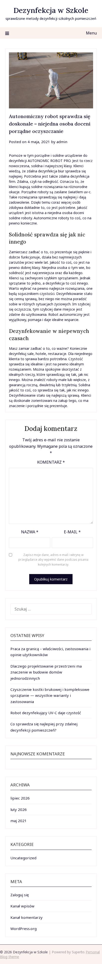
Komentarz (51, 462)
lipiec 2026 (20, 798)
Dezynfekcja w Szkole (50, 10)
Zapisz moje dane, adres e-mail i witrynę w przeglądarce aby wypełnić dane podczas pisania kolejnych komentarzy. (53, 560)
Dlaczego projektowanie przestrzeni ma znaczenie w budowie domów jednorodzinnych (46, 672)
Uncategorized (23, 857)
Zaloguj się (19, 894)
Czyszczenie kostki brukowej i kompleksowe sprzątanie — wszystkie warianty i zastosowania (49, 695)
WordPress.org (23, 928)
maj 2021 (18, 820)
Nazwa (29, 532)
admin (61, 141)
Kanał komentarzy (26, 917)
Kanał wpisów (22, 905)
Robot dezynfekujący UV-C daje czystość (45, 712)
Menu (91, 33)
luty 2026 (18, 809)
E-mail (72, 532)
